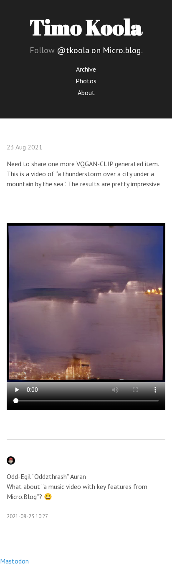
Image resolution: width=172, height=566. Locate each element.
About (86, 92)
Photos (86, 81)
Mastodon (14, 561)
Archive (86, 69)
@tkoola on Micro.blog (99, 50)
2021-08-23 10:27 (27, 516)
